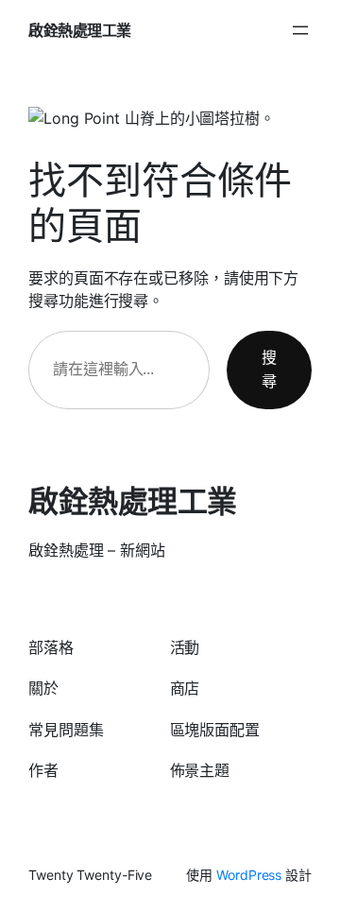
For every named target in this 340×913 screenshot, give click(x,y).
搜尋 (269, 369)
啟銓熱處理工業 (79, 30)
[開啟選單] (300, 30)
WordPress (248, 875)
